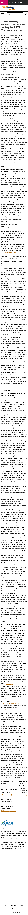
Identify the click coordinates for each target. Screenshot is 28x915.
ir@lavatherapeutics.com (8, 811)
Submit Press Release (14, 909)
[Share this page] (26, 14)
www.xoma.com (18, 217)
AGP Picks (4, 2)
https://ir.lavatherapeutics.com (10, 703)
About (6, 905)
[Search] (18, 14)
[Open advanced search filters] (21, 14)
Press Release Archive (16, 905)
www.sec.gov (9, 684)
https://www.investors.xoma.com (11, 710)
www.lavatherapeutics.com (9, 252)
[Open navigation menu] (2, 14)
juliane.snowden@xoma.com (9, 795)
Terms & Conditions (14, 912)
